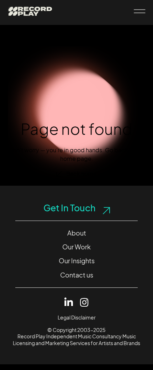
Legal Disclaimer (77, 317)
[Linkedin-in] (69, 302)
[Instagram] (84, 302)
